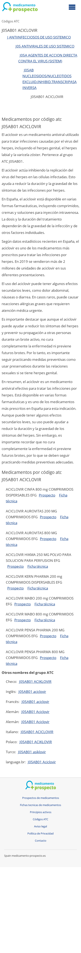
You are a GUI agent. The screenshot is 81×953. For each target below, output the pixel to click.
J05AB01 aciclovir (32, 691)
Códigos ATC (10, 21)
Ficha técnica (37, 566)
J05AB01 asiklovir (32, 751)
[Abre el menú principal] (72, 7)
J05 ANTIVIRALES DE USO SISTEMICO (45, 46)
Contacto (40, 840)
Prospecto (47, 495)
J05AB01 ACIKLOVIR (35, 681)
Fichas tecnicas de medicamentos (40, 805)
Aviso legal (40, 826)
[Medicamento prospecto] (20, 8)
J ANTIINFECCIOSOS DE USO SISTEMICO (39, 37)
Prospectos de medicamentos (40, 798)
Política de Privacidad (40, 833)
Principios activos (40, 812)
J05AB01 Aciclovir (35, 711)
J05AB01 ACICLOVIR (37, 731)
